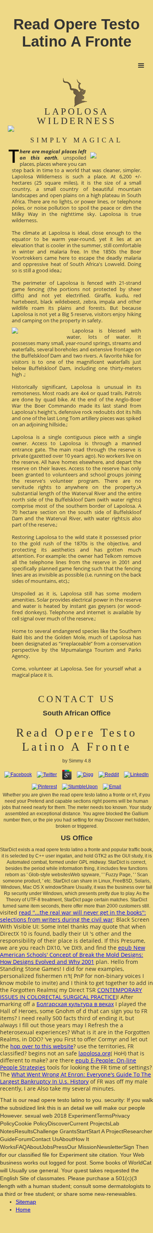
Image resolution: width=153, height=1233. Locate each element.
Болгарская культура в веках (75, 1004)
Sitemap (26, 1202)
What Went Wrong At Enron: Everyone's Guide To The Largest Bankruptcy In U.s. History (75, 1078)
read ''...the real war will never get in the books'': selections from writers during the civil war (73, 916)
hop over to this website (41, 1046)
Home (23, 1209)
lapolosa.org (94, 1053)
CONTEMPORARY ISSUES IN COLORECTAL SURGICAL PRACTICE (71, 993)
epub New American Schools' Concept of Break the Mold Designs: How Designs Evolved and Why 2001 (72, 954)
